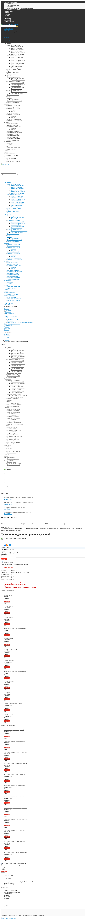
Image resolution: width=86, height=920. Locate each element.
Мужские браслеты (12, 123)
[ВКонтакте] (5, 545)
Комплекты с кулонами (14, 159)
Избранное (8, 312)
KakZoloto (7, 335)
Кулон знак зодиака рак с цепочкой (14, 730)
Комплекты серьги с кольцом (19, 92)
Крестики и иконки (13, 95)
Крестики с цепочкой (13, 161)
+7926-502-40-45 (8, 29)
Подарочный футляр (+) (10, 552)
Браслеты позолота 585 (17, 57)
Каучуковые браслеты (17, 64)
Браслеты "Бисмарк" (17, 58)
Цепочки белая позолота (18, 52)
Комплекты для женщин (14, 229)
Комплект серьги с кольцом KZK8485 (15, 671)
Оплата (6, 905)
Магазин (6, 334)
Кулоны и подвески (13, 102)
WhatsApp (7, 30)
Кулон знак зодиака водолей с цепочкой (15, 752)
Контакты (7, 14)
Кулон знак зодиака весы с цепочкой (14, 774)
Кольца (9, 96)
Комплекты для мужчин (14, 69)
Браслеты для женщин (13, 220)
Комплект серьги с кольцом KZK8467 (15, 628)
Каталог (3, 344)
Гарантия (10, 6)
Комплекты (7, 280)
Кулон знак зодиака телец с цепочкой (14, 841)
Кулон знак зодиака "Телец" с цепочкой (15, 852)
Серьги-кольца (15, 99)
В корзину (7, 601)
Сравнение (8, 310)
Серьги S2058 (8, 595)
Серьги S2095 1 (8, 606)
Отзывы (6, 15)
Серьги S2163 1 (8, 714)
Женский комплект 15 (10, 649)
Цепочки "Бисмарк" (16, 48)
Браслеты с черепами (13, 135)
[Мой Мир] (10, 545)
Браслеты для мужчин (13, 194)
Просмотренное (9, 313)
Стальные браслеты (16, 68)
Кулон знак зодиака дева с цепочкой (14, 785)
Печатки (6, 150)
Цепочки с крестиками (17, 49)
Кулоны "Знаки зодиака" (14, 101)
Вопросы (10, 3)
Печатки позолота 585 (13, 72)
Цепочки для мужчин (13, 105)
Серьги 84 (7, 692)
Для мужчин (7, 182)
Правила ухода (8, 11)
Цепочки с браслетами (17, 54)
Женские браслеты (12, 125)
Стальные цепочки (16, 51)
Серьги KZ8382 (8, 638)
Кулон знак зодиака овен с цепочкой (14, 830)
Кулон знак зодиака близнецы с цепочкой (16, 819)
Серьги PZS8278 (9, 681)
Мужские (13, 110)
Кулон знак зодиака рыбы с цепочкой (14, 741)
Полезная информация (10, 2)
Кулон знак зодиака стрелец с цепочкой (15, 763)
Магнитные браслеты (13, 138)
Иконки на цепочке (13, 155)
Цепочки (6, 243)
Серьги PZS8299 (9, 660)
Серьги (9, 237)
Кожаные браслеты (16, 66)
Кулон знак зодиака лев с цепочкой (14, 796)
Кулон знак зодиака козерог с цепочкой (15, 808)
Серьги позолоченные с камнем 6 (13, 703)
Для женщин (7, 214)
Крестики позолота (12, 71)
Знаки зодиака (11, 74)
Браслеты (6, 261)
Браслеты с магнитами (17, 63)
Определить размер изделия (12, 9)
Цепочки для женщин (13, 107)
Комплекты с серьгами (13, 147)
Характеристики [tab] (9, 567)
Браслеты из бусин (16, 61)
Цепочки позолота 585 (17, 46)
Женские (13, 111)
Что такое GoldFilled (13, 5)
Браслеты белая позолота (18, 60)
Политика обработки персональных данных (20, 8)
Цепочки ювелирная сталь (15, 120)
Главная (6, 309)
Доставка (6, 12)
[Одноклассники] (7, 545)
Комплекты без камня (17, 93)
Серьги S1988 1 (8, 617)
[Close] (1, 917)
